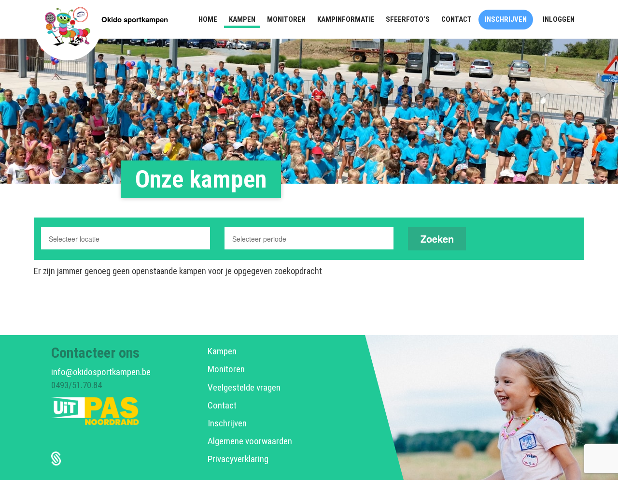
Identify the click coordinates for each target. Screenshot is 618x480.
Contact (222, 405)
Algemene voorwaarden (250, 441)
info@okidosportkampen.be (101, 372)
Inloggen (559, 19)
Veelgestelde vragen (244, 387)
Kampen (222, 351)
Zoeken (437, 239)
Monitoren (226, 369)
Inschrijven (227, 423)
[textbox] (89, 238)
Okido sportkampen (134, 19)
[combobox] (125, 238)
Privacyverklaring (238, 459)
